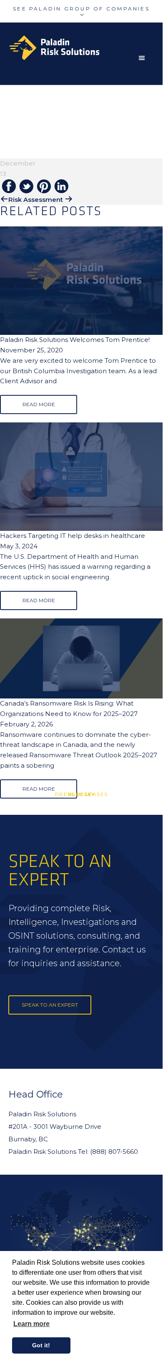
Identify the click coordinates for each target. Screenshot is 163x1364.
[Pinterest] (44, 187)
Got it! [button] (41, 1345)
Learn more (31, 1323)
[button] (144, 58)
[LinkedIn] (61, 186)
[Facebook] (9, 186)
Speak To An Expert (50, 1005)
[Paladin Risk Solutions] (85, 47)
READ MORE (39, 404)
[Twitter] (26, 187)
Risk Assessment (35, 199)
